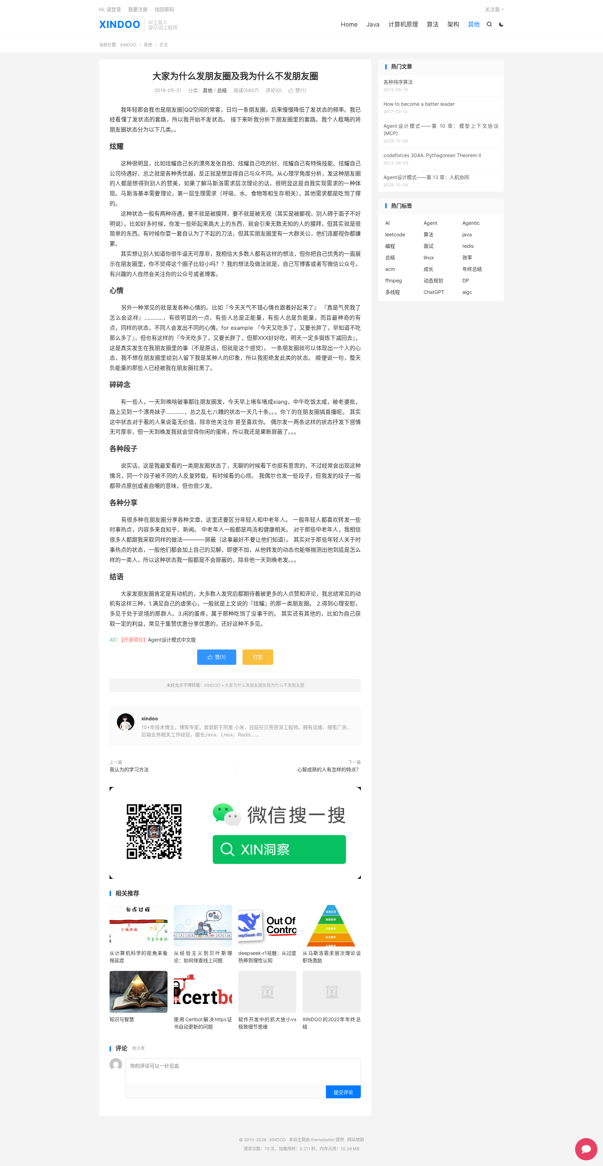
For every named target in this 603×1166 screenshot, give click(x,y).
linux (429, 257)
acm (390, 269)
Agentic (471, 223)
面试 (428, 246)
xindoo (149, 718)
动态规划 (433, 280)
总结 (222, 90)
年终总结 (472, 269)
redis (468, 246)
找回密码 (164, 9)
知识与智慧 (122, 1019)
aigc (467, 292)
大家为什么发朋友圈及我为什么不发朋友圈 (235, 76)
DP (465, 280)
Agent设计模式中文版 (172, 640)
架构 (453, 24)
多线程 (392, 292)
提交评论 (343, 1092)
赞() (297, 90)
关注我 (492, 9)
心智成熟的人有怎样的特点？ (329, 769)
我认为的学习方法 (129, 769)
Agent (430, 223)
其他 (474, 24)
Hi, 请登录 (110, 9)
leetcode (395, 234)
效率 (467, 257)
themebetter (323, 1139)
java (467, 234)
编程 (390, 246)
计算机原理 (403, 24)
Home (349, 24)
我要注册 (138, 9)
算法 (433, 24)
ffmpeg (393, 280)
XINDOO (120, 24)
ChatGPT (434, 292)
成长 (428, 269)
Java (373, 24)
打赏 (258, 657)
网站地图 (355, 1139)
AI (387, 223)
